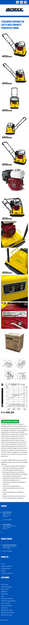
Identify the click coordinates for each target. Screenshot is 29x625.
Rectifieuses (4, 594)
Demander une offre (10, 421)
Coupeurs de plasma (6, 605)
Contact (3, 571)
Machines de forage (6, 587)
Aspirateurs (4, 591)
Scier (2, 596)
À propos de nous (5, 568)
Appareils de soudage (7, 610)
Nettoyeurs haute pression (8, 601)
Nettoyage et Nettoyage (7, 612)
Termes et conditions (6, 573)
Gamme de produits (6, 566)
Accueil (3, 564)
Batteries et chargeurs (7, 598)
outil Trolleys (4, 584)
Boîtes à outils (5, 589)
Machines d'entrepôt (6, 615)
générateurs (4, 608)
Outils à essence (5, 603)
